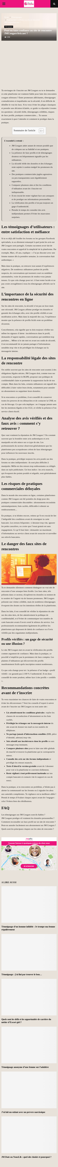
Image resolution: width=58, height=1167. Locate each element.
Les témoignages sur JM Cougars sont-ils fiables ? (23, 815)
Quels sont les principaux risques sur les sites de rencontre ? (27, 829)
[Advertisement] (29, 66)
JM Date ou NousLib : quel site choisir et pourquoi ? (26, 1157)
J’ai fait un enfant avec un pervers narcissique (23, 1112)
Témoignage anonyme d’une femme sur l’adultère (25, 1067)
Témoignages (8, 26)
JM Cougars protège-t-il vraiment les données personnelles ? (27, 818)
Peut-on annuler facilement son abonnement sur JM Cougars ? (28, 825)
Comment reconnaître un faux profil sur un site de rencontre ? (28, 822)
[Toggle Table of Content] (40, 130)
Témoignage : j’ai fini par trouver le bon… (21, 974)
